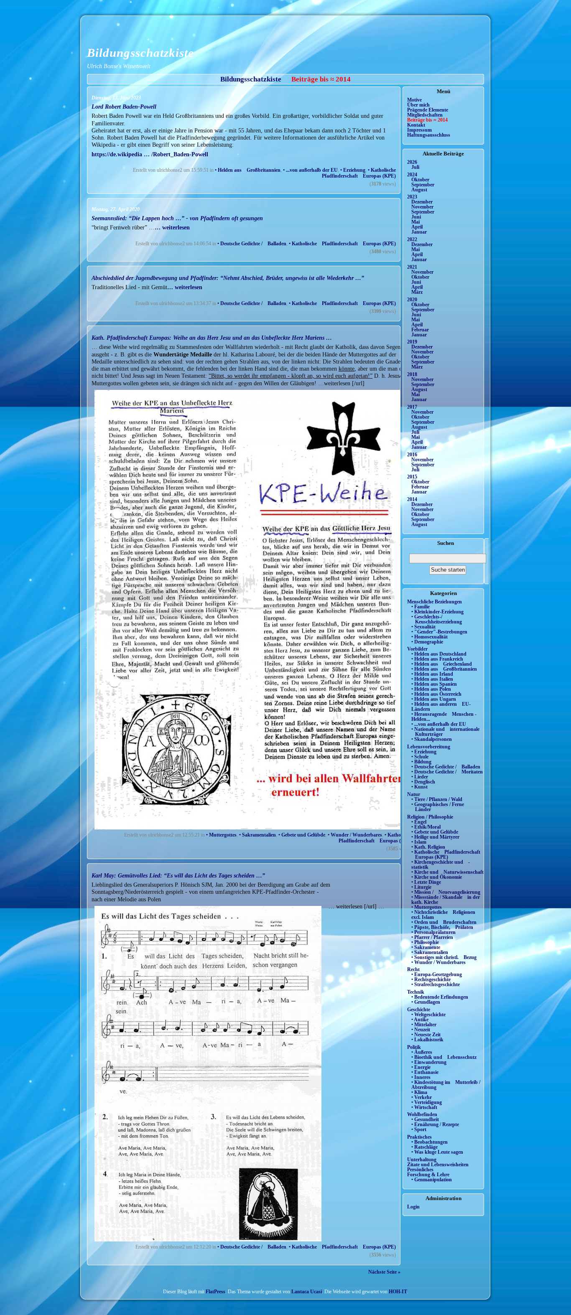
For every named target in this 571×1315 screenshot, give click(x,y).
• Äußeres (421, 1052)
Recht (413, 969)
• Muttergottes (221, 834)
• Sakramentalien (257, 834)
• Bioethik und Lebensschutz (444, 1057)
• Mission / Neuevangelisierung (445, 892)
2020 (412, 299)
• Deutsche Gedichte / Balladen (251, 243)
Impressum (419, 129)
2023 (412, 196)
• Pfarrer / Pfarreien (432, 937)
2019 (412, 341)
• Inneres (421, 1077)
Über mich (418, 104)
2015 (412, 476)
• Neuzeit (420, 1029)
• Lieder (419, 776)
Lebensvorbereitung (428, 746)
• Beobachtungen (429, 1142)
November (422, 206)
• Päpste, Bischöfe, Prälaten (442, 927)
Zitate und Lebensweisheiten (438, 1164)
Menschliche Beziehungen (434, 601)
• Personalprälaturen (433, 932)
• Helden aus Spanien (434, 684)
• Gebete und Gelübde (301, 834)
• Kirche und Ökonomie (436, 877)
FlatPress (215, 1291)
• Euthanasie (424, 1072)
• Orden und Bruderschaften (444, 922)
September (422, 184)
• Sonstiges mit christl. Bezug (444, 957)
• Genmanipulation (431, 1179)
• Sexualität (423, 626)
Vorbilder (417, 648)
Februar (420, 329)
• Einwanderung (428, 1062)
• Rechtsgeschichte (431, 979)
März (417, 292)
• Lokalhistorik (427, 1039)
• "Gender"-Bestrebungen (439, 631)
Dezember (422, 201)
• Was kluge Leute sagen (437, 1152)
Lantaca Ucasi (306, 1291)
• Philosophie (425, 942)
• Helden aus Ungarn (433, 699)
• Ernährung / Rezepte (435, 1124)
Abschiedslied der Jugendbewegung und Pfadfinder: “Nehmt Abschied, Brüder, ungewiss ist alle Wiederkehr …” (228, 278)
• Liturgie (421, 887)
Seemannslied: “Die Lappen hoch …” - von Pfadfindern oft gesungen (177, 218)
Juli (415, 167)
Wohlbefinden (422, 1114)
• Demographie (427, 641)
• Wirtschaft (424, 1107)
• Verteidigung (426, 1102)
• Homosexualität (429, 636)
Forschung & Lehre (428, 1174)
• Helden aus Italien (432, 679)
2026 (412, 162)
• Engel (418, 821)
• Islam (418, 841)
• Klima (419, 1092)
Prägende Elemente (427, 109)
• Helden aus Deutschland (438, 653)
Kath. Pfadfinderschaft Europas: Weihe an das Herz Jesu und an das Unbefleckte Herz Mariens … (212, 337)
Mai (415, 221)
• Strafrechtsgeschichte (435, 984)
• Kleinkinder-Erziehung (437, 611)
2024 (412, 174)
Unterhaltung (421, 1159)
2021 (412, 267)
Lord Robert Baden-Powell (124, 106)
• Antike (419, 1019)
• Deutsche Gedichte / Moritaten (447, 771)
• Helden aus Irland (432, 674)
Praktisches (419, 1136)
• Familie (420, 606)
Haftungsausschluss (428, 134)
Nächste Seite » (384, 1271)
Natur (413, 794)
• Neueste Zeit (426, 1034)
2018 (412, 374)
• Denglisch (423, 781)
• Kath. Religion (428, 847)
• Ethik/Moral (426, 826)
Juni (416, 216)
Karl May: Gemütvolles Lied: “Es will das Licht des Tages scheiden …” (178, 875)
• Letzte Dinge (426, 882)
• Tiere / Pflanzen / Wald (436, 799)
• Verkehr (421, 1097)
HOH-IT (398, 1291)
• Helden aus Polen (431, 689)
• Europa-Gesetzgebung (436, 974)
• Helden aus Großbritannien (247, 170)
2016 (412, 454)
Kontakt (416, 124)
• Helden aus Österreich (436, 694)
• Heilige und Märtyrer (435, 836)
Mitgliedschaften (425, 114)
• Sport (418, 1129)
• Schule (419, 756)
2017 (412, 407)
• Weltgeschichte (428, 1014)
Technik (415, 992)
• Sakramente (425, 947)
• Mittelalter (423, 1024)
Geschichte (418, 1009)
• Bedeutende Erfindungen (439, 997)
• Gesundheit (425, 1119)
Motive (414, 99)
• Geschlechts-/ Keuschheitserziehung (436, 619)
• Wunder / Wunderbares (355, 834)
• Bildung (421, 761)
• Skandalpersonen (431, 739)
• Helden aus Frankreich (437, 658)
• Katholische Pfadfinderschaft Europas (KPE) (357, 173)
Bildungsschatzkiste (140, 52)
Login (413, 1206)
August (419, 189)
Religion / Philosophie (430, 816)
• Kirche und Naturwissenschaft (447, 872)
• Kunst (419, 786)
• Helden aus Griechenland (441, 663)
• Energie (421, 1067)
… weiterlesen (172, 227)
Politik (414, 1047)
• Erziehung (352, 170)
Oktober (420, 179)
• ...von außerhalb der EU (310, 170)
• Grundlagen (425, 1002)
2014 (412, 499)
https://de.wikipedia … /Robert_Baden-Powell (150, 154)
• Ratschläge (424, 1147)
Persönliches (420, 1169)
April (417, 226)
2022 (412, 239)
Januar (419, 231)
